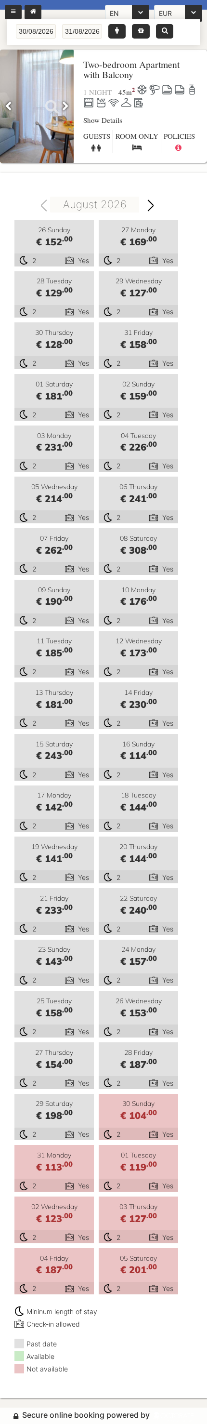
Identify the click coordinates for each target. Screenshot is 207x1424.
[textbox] (36, 31)
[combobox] (93, 205)
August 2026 (95, 204)
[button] (117, 31)
